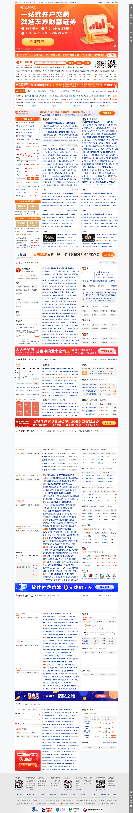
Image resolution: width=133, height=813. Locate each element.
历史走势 (111, 621)
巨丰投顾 (108, 578)
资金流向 (28, 102)
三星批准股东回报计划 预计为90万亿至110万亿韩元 (61, 182)
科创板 (66, 96)
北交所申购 (65, 102)
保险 (84, 74)
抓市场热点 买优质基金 (70, 409)
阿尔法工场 (95, 325)
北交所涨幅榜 (20, 449)
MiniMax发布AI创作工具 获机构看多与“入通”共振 (60, 620)
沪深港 (78, 96)
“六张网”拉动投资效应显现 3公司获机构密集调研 (60, 505)
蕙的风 (95, 338)
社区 (45, 190)
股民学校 (77, 91)
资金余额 (99, 621)
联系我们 (64, 794)
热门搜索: (39, 67)
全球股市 (20, 99)
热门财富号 (86, 320)
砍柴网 (104, 325)
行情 (21, 77)
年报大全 (80, 102)
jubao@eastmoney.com (111, 800)
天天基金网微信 (88, 783)
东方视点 (46, 119)
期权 (38, 77)
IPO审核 (102, 102)
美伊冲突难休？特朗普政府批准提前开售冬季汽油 (60, 635)
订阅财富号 (35, 302)
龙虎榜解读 (54, 289)
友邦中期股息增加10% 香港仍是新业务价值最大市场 (61, 733)
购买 (114, 384)
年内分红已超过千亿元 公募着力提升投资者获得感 (60, 371)
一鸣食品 (59, 286)
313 (54, 456)
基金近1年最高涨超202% (52, 137)
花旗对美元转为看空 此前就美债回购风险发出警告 (60, 680)
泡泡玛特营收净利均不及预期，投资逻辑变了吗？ (60, 202)
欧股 (45, 595)
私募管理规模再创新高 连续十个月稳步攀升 (62, 395)
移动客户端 (18, 2)
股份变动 (44, 463)
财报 (24, 126)
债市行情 (61, 769)
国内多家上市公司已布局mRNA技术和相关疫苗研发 (61, 496)
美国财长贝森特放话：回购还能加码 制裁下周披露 (60, 647)
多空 (18, 560)
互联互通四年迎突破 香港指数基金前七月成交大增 (60, 377)
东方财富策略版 (30, 785)
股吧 (79, 2)
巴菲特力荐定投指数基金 (51, 412)
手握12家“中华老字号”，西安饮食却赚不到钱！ (59, 205)
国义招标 (23, 196)
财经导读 (85, 119)
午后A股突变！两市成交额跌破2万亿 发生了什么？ (60, 152)
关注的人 (26, 286)
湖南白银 (73, 286)
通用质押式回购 (87, 710)
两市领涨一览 (47, 508)
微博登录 (35, 278)
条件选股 (57, 71)
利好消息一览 (112, 170)
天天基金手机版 (84, 71)
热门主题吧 (96, 306)
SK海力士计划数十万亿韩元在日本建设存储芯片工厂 (61, 277)
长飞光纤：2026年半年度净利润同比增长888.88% (60, 176)
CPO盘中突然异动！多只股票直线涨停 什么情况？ (60, 158)
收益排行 (22, 394)
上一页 (89, 185)
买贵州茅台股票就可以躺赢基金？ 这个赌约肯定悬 (60, 386)
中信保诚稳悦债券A (89, 407)
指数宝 (29, 234)
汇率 (83, 671)
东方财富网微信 (55, 783)
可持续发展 (30, 794)
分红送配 (93, 506)
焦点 (21, 74)
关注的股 (19, 286)
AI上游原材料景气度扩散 (69, 196)
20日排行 (95, 552)
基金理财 (43, 91)
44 (75, 466)
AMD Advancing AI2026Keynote (68, 247)
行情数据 (21, 91)
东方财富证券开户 (43, 781)
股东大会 (44, 466)
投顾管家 (29, 387)
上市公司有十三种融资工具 (68, 571)
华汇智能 (100, 456)
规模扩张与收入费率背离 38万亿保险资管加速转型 (60, 736)
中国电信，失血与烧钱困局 (68, 322)
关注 (37, 324)
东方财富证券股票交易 (27, 201)
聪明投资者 (95, 329)
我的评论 (19, 290)
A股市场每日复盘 (88, 244)
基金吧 (101, 74)
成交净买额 (87, 621)
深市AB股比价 (68, 562)
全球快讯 (74, 126)
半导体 (35, 412)
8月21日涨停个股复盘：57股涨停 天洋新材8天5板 (60, 185)
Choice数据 (73, 2)
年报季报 (44, 456)
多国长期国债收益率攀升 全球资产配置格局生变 (59, 757)
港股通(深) (103, 106)
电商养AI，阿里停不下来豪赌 (66, 319)
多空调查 (19, 552)
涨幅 (38, 151)
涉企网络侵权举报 (112, 91)
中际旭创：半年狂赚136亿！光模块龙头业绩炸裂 (98, 281)
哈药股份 (74, 283)
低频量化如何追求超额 (64, 238)
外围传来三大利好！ (50, 135)
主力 (52, 77)
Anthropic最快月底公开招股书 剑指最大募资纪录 (60, 641)
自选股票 (27, 182)
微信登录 (27, 278)
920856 (18, 192)
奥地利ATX (28, 99)
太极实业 (66, 286)
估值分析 (114, 102)
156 (76, 463)
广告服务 (41, 794)
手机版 (77, 71)
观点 (84, 211)
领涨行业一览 (57, 508)
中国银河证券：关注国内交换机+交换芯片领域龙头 (99, 223)
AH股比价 (73, 102)
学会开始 (88, 565)
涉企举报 (131, 796)
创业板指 (18, 168)
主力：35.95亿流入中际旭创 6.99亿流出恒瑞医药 (99, 205)
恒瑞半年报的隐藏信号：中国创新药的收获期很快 (60, 310)
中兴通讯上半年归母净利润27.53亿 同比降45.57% (99, 173)
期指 (34, 77)
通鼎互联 (61, 283)
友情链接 (113, 794)
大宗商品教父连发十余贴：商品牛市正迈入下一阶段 (100, 149)
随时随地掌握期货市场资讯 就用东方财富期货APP (60, 659)
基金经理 (32, 400)
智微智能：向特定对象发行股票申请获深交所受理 (60, 523)
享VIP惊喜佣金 (21, 207)
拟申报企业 (103, 529)
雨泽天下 (85, 325)
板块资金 (40, 102)
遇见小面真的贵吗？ (50, 328)
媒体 (84, 79)
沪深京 (21, 122)
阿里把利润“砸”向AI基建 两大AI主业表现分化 (59, 617)
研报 (27, 126)
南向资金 (84, 618)
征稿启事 (103, 794)
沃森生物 (90, 497)
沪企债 (23, 709)
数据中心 (20, 102)
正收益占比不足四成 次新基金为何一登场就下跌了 (60, 380)
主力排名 (34, 102)
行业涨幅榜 (19, 526)
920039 (18, 196)
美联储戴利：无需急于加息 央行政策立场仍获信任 (60, 674)
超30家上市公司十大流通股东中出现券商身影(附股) (61, 499)
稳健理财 (29, 394)
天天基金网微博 (88, 781)
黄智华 (95, 342)
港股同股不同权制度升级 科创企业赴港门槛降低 (59, 517)
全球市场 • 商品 (25, 595)
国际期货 (102, 648)
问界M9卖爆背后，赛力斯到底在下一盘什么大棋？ (60, 307)
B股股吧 (76, 562)
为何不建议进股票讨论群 (51, 568)
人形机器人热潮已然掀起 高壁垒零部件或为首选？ (99, 161)
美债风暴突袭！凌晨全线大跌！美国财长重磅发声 (60, 760)
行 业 (101, 77)
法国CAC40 (50, 99)
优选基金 (93, 380)
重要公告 (44, 470)
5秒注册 (32, 275)
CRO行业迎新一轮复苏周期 (70, 340)
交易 (17, 136)
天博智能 (100, 459)
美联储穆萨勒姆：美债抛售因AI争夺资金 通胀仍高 (60, 632)
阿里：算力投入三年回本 (51, 196)
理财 (53, 145)
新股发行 (44, 460)
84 (75, 456)
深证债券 (25, 729)
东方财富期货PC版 (96, 71)
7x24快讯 (93, 119)
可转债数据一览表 (70, 769)
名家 (110, 77)
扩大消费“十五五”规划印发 (105, 238)
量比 (38, 153)
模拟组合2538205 (88, 562)
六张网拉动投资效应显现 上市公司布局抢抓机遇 (59, 718)
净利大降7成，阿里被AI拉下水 (68, 328)
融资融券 (86, 102)
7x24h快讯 (47, 140)
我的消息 (34, 290)
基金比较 (36, 391)
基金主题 (18, 400)
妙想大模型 (106, 71)
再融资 (59, 431)
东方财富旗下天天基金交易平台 (27, 218)
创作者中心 (75, 189)
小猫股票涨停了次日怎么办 (66, 241)
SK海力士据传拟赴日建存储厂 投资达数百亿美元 (60, 167)
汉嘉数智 (23, 189)
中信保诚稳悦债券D (89, 411)
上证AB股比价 (34, 475)
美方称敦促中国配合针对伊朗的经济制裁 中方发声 (99, 143)
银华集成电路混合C (89, 391)
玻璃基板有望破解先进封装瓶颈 (54, 343)
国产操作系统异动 (71, 343)
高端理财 (36, 394)
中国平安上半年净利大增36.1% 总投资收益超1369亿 (61, 727)
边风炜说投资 (86, 329)
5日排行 (89, 552)
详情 (114, 407)
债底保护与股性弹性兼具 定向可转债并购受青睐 (59, 526)
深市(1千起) (93, 713)
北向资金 (91, 618)
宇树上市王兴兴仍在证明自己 (67, 235)
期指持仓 (100, 487)
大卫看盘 (113, 342)
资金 (20, 126)
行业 (43, 96)
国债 (17, 709)
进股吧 (79, 63)
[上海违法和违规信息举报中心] (74, 811)
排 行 (57, 74)
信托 (88, 74)
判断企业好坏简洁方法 (51, 571)
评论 (26, 74)
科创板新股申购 (86, 529)
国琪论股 (85, 338)
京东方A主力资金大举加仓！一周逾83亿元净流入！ (100, 199)
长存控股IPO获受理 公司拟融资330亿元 (95, 131)
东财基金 (50, 2)
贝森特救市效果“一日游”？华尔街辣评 (60, 220)
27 (54, 470)
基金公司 (36, 387)
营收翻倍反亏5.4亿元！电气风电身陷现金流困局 (59, 544)
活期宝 (24, 234)
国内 (30, 74)
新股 (52, 96)
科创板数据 (86, 525)
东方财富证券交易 (43, 785)
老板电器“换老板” (49, 319)
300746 (18, 189)
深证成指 (18, 165)
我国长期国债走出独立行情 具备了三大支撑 (62, 389)
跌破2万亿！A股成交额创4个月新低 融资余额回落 (99, 134)
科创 (52, 79)
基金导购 (29, 391)
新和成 (84, 289)
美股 (21, 79)
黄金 (38, 79)
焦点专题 (54, 119)
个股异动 (19, 182)
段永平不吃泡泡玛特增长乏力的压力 (94, 179)
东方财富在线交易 (43, 783)
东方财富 (25, 2)
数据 (17, 126)
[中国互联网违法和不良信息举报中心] (92, 811)
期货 (34, 79)
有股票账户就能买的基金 (110, 742)
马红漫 (113, 329)
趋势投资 (85, 342)
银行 (75, 74)
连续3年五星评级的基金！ (52, 409)
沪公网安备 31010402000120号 (71, 804)
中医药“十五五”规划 (105, 247)
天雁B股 (90, 513)
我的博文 (19, 315)
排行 (49, 96)
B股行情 (50, 562)
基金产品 (78, 787)
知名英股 (18, 669)
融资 (48, 79)
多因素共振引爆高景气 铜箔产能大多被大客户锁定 (60, 550)
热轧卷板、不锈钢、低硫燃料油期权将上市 (62, 665)
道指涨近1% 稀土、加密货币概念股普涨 (96, 128)
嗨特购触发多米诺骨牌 (51, 322)
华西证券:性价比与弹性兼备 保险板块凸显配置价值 (99, 217)
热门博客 (85, 334)
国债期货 (35, 709)
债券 (79, 74)
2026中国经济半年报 (88, 240)
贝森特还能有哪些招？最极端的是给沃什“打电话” (60, 629)
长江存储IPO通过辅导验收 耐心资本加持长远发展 (60, 514)
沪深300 (18, 171)
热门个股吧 (86, 306)
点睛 (79, 77)
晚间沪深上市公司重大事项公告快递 (94, 170)
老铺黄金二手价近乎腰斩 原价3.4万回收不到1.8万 (99, 202)
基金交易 (107, 2)
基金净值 (18, 364)
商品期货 (93, 648)
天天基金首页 (33, 359)
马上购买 (23, 247)
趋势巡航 (21, 336)
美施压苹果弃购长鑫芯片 (51, 337)
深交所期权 (62, 668)
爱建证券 (90, 578)
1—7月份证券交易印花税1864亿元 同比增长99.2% (99, 146)
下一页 (110, 185)
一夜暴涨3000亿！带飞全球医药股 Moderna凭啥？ (60, 301)
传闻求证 (92, 286)
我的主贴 (34, 286)
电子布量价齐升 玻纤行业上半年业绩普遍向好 (59, 715)
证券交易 (99, 2)
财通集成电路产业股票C (90, 388)
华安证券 (96, 578)
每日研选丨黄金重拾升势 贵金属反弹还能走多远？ (60, 689)
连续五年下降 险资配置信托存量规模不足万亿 (59, 766)
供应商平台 (53, 794)
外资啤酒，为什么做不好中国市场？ (65, 325)
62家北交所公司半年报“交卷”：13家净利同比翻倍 (60, 532)
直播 (45, 231)
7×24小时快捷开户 (33, 224)
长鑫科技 (46, 286)
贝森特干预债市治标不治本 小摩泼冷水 (56, 126)
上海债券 (18, 729)
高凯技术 (105, 536)
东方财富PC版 (70, 71)
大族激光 (88, 478)
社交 (17, 129)
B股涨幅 (25, 475)
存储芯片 (27, 405)
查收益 (37, 238)
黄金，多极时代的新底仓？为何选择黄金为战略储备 (61, 686)
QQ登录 (20, 278)
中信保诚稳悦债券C (89, 414)
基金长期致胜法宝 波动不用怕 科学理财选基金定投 (60, 406)
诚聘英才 (74, 794)
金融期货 (85, 648)
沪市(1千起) (85, 713)
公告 (88, 77)
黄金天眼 (104, 342)
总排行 (101, 552)
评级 (84, 77)
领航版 (112, 71)
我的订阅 (26, 302)
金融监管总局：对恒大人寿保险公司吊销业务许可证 (100, 140)
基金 (70, 96)
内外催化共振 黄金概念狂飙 (68, 135)
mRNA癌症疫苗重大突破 (51, 340)
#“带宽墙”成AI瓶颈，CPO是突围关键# (106, 272)
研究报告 (53, 490)
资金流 (37, 178)
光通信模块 (110, 277)
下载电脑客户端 (21, 214)
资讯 (27, 132)
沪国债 (18, 733)
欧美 (26, 143)
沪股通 (34, 106)
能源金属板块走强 (58, 67)
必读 (26, 77)
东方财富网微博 (55, 781)
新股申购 (38, 71)
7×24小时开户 (34, 207)
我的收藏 (26, 290)
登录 (95, 2)
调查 (88, 79)
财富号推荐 (103, 380)
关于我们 (19, 794)
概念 (46, 96)
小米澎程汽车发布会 (50, 244)
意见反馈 (131, 801)
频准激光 (105, 542)
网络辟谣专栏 (113, 241)
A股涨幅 (18, 475)
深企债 (28, 709)
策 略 (63, 77)
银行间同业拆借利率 (50, 769)
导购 (31, 132)
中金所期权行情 (71, 668)
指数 (26, 96)
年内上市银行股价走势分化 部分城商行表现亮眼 (59, 742)
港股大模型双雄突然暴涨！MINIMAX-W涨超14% (60, 155)
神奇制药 (53, 286)
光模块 (19, 405)
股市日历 (46, 449)
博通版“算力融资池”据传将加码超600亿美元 (58, 644)
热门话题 (46, 289)
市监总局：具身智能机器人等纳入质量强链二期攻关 (100, 155)
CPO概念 (103, 277)
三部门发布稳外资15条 (89, 247)
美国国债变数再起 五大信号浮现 (60, 123)
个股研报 (46, 102)
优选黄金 (102, 400)
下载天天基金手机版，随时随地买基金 (105, 359)
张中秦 (113, 338)
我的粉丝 (19, 294)
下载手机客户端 (33, 214)
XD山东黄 (90, 494)
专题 (38, 74)
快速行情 (114, 99)
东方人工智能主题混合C (90, 394)
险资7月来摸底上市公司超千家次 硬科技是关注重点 (61, 487)
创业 (75, 79)
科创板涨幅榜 (20, 501)
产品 (17, 139)
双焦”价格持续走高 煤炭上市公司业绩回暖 (57, 656)
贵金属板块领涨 (47, 67)
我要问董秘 (114, 286)
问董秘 (84, 286)
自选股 (96, 96)
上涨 (35, 565)
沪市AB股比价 (58, 562)
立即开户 (18, 247)
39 (54, 466)
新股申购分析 (62, 289)
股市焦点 (46, 145)
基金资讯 (46, 365)
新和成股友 (90, 293)
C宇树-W (54, 283)
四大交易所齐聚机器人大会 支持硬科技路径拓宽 (59, 559)
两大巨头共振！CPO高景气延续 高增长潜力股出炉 (60, 712)
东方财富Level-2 (30, 783)
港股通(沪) (77, 106)
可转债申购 (94, 449)
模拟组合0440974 (88, 559)
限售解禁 (97, 102)
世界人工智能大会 (102, 235)
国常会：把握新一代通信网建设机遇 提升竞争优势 (99, 125)
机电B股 (90, 516)
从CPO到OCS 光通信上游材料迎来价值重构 (65, 140)
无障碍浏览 (115, 2)
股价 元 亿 (24, 71)
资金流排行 (60, 490)
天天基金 (28, 139)
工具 (24, 132)
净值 (48, 74)
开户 (62, 137)
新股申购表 (114, 131)
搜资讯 (87, 63)
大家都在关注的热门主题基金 (53, 403)
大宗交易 (108, 102)
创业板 (57, 79)
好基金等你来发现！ (71, 403)
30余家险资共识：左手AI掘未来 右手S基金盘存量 (60, 730)
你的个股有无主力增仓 (70, 129)
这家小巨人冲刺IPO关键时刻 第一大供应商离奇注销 (61, 535)
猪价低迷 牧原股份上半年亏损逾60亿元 (60, 223)
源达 (114, 578)
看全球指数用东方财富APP (52, 129)
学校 (115, 77)
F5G (27, 412)
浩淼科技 (23, 192)
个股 (36, 96)
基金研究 (46, 400)
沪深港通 (20, 106)
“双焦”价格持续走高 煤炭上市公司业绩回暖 (58, 721)
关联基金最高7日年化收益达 (96, 371)
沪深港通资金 (69, 217)
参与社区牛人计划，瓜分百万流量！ (63, 199)
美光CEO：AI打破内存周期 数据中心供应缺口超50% (61, 271)
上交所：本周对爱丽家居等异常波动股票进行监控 (60, 179)
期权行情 (46, 668)
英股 (23, 669)
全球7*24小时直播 (72, 210)
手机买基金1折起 (33, 247)
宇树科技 (105, 539)
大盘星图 (114, 96)
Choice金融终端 (30, 789)
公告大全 (109, 506)
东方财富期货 (59, 2)
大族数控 (88, 482)
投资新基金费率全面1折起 (70, 412)
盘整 (35, 568)
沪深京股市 (23, 431)
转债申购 (44, 71)
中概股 (18, 641)
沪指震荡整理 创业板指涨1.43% (60, 132)
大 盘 (57, 77)
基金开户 (78, 781)
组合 (110, 74)
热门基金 (18, 234)
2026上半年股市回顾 (50, 247)
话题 (44, 331)
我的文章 (19, 302)
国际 (34, 74)
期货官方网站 (112, 785)
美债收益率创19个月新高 (69, 334)
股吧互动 (65, 91)
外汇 (30, 79)
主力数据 (92, 487)
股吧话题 (85, 268)
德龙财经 (104, 329)
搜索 (115, 79)
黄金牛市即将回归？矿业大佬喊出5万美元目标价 (60, 170)
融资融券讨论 (72, 289)
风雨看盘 (104, 338)
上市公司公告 (112, 179)
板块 (48, 77)
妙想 (66, 2)
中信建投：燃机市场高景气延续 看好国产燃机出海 (99, 226)
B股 (76, 431)
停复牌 (44, 453)
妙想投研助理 (30, 787)
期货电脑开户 (112, 783)
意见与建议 (54, 785)
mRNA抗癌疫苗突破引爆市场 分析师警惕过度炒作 (60, 164)
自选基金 (101, 96)
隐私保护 (93, 794)
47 (66, 466)
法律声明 (84, 794)
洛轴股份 (100, 463)
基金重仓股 (25, 400)
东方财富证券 (42, 2)
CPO (35, 405)
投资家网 (21, 324)
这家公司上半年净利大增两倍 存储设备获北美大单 (99, 176)
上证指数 (18, 147)
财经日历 (54, 449)
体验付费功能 (95, 91)
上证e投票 (103, 91)
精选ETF (85, 742)
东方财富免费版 (30, 781)
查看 (35, 578)
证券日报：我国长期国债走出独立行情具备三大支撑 (100, 220)
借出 (113, 723)
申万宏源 (84, 578)
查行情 (71, 63)
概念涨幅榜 (27, 526)
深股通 (54, 106)
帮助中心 (32, 212)
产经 (79, 79)
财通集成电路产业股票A (90, 384)
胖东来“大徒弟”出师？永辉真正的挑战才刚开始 (59, 304)
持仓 (22, 560)
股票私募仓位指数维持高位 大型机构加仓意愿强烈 (60, 274)
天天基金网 (33, 2)
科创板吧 (105, 306)
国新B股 (90, 520)
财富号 (101, 79)
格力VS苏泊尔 (48, 325)
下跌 (35, 571)
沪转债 (33, 733)
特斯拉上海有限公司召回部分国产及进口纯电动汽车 (100, 164)
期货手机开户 (112, 781)
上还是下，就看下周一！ (23, 339)
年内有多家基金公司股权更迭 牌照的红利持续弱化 (60, 383)
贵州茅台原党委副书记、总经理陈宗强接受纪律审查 (100, 158)
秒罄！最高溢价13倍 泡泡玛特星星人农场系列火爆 (60, 623)
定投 (52, 74)
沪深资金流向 (80, 67)
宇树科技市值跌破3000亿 (69, 337)
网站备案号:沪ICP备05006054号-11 (46, 804)
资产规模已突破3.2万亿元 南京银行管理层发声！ (60, 748)
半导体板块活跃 (70, 67)
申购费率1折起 (21, 224)
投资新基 (68, 137)
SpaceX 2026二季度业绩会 (66, 244)
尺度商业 (113, 325)
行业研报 (72, 508)
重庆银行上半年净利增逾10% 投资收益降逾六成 (59, 751)
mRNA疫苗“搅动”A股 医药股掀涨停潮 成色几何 (59, 481)
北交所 (57, 96)
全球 (32, 122)
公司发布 (100, 286)
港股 (26, 79)
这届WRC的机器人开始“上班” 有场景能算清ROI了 (60, 280)
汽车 (106, 79)
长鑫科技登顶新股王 (49, 240)
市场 (32, 431)
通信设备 (19, 412)
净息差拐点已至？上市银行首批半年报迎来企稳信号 (61, 745)
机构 (106, 77)
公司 (75, 77)
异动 (38, 159)
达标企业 (110, 529)
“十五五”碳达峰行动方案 (102, 244)
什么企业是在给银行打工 (69, 568)
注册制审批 (95, 529)
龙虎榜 (91, 102)
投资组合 (54, 91)
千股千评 (51, 71)
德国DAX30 (72, 99)
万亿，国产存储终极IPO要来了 (25, 328)
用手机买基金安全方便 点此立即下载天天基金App (60, 415)
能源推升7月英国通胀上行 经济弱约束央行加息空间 (61, 677)
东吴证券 (102, 578)
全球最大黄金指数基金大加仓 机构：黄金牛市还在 (60, 374)
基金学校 (54, 400)
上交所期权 (54, 668)
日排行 (84, 552)
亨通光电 (68, 283)
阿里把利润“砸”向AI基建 (56, 217)
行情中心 (20, 96)
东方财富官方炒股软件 (102, 99)
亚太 (23, 143)
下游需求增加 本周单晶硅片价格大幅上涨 (57, 653)
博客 (106, 74)
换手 (38, 156)
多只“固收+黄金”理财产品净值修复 (59, 226)
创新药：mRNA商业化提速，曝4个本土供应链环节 (60, 313)
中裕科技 (88, 475)
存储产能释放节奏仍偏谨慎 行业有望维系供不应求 (60, 553)
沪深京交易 (22, 136)
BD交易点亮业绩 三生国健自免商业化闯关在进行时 (60, 541)
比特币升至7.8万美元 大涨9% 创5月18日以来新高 (99, 196)
